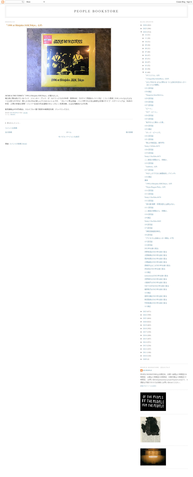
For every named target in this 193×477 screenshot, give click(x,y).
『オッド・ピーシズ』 (153, 132)
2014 (145, 342)
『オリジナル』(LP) (152, 75)
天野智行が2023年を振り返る (156, 279)
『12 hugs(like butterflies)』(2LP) (157, 78)
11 (146, 38)
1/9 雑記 (148, 217)
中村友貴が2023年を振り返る (156, 303)
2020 (145, 321)
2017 (145, 332)
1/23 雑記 (148, 129)
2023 (145, 311)
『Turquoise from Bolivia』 (155, 95)
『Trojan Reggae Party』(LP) (155, 187)
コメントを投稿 (11, 128)
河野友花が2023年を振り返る (156, 252)
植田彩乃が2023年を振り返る (156, 289)
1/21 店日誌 (149, 139)
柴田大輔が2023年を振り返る (156, 296)
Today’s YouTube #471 (153, 156)
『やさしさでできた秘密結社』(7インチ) (160, 173)
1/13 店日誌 (149, 194)
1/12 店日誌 (149, 200)
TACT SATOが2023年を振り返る (157, 286)
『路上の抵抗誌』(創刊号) (154, 142)
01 (146, 72)
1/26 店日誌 (149, 115)
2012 (145, 349)
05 (146, 58)
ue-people (147, 370)
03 (146, 65)
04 (146, 62)
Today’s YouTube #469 (153, 221)
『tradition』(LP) (151, 166)
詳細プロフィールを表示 (148, 386)
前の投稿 (129, 132)
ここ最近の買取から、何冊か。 (156, 211)
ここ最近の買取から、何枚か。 (156, 160)
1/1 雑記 (148, 306)
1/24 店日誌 (149, 125)
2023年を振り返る (151, 248)
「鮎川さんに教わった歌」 (155, 122)
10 (146, 41)
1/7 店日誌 (148, 228)
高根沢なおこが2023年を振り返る (157, 265)
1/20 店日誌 (149, 149)
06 (146, 55)
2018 (145, 328)
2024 (145, 32)
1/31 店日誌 (149, 88)
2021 (145, 318)
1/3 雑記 (148, 272)
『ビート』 (149, 108)
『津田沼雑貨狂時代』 (153, 231)
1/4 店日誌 (148, 245)
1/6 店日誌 (148, 235)
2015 (145, 338)
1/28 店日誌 (149, 102)
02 (146, 69)
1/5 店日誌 (148, 241)
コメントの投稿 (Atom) (18, 144)
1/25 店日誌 (149, 119)
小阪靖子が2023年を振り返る (156, 282)
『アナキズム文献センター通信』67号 (159, 238)
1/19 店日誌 (149, 153)
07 (146, 52)
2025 (145, 28)
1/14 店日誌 (149, 190)
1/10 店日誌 (149, 214)
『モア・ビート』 (151, 112)
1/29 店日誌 (149, 98)
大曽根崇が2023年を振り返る (156, 255)
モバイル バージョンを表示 (68, 136)
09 (146, 45)
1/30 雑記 (148, 91)
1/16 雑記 (148, 177)
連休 (146, 180)
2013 (145, 345)
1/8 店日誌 (148, 224)
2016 (145, 335)
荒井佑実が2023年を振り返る (156, 258)
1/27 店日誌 (149, 105)
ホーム (68, 132)
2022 (145, 315)
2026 (145, 25)
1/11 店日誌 (149, 207)
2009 (145, 359)
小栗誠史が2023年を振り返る (156, 262)
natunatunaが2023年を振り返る (156, 275)
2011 (145, 352)
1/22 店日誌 (149, 136)
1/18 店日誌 (149, 163)
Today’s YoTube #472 (152, 146)
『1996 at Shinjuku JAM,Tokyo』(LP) (158, 183)
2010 (145, 356)
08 (146, 48)
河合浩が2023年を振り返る (155, 269)
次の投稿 (8, 132)
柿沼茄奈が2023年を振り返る (156, 299)
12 (146, 35)
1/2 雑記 (148, 292)
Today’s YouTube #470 (153, 197)
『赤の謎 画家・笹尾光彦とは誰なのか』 (160, 204)
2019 (145, 325)
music (13, 114)
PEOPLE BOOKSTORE (96, 11)
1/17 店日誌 (149, 170)
